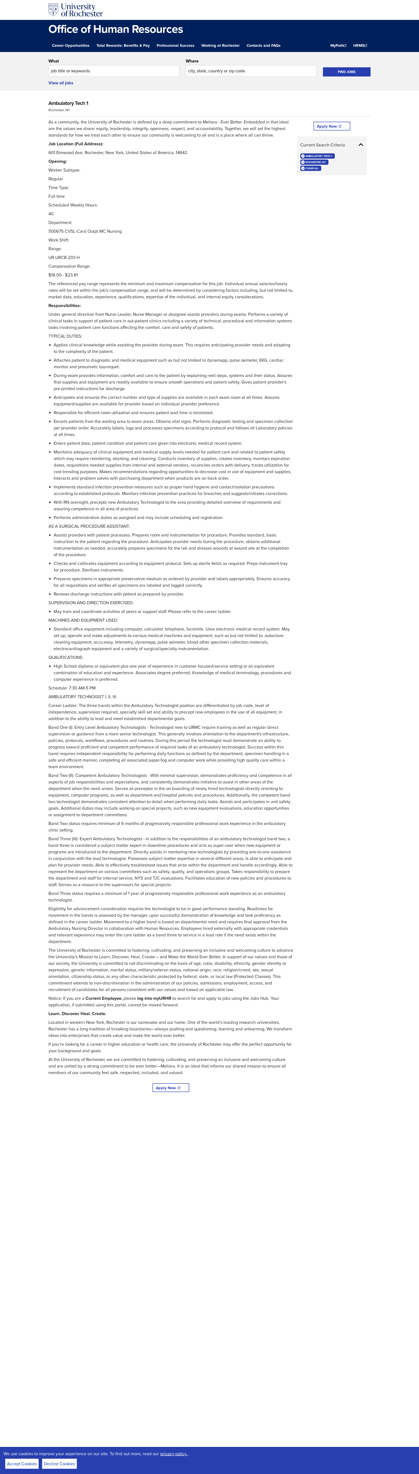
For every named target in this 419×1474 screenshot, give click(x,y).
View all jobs (60, 83)
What (53, 61)
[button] (332, 144)
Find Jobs (346, 71)
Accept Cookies (22, 1463)
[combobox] (113, 67)
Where (192, 61)
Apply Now (166, 1088)
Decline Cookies (59, 1463)
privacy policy (174, 1453)
